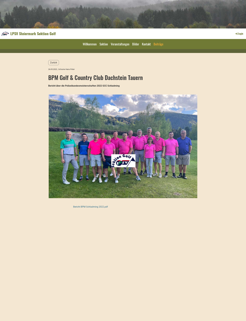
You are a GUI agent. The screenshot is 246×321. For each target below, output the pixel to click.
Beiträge (158, 44)
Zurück (53, 62)
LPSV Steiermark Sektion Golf (33, 33)
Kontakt (146, 44)
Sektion (104, 44)
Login (240, 33)
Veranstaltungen (120, 44)
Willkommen (90, 44)
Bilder (135, 44)
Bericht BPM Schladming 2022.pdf (90, 206)
